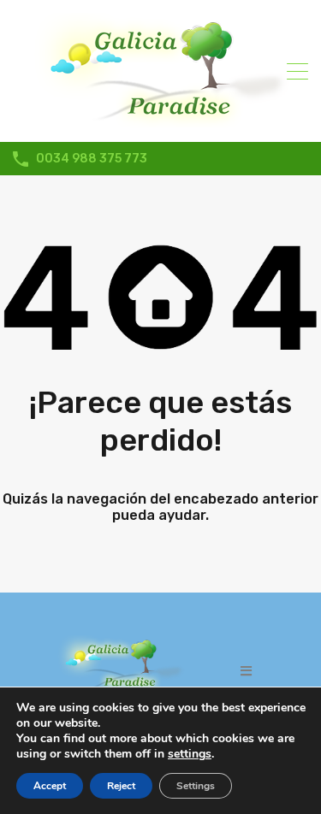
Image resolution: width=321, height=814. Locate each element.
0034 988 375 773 (91, 159)
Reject (121, 786)
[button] (246, 671)
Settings (195, 786)
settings (189, 754)
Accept (49, 786)
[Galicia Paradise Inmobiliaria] (161, 121)
